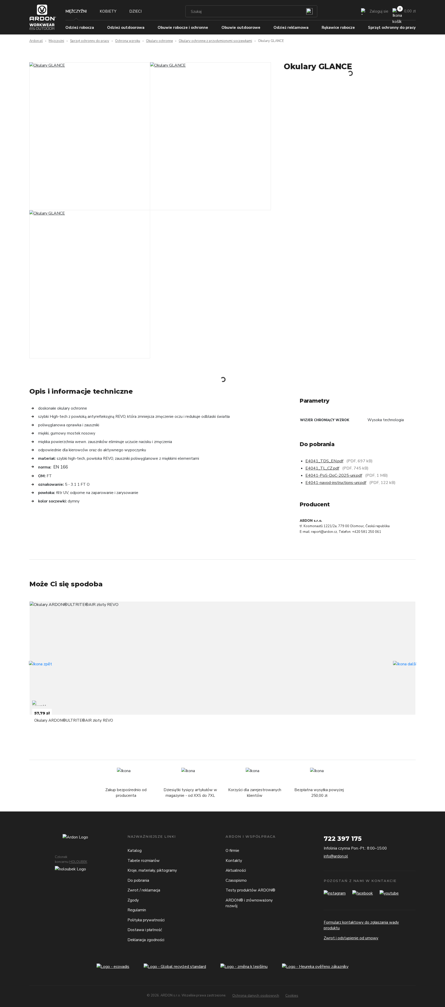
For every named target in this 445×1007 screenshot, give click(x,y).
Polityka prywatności (146, 920)
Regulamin (136, 910)
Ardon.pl (36, 41)
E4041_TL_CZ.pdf (322, 468)
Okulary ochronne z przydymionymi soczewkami (215, 41)
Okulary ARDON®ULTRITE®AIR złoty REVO (73, 720)
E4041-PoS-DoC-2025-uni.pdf (333, 475)
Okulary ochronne (159, 41)
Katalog (134, 850)
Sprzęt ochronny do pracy (89, 41)
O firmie (232, 850)
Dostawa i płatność (144, 929)
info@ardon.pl (336, 856)
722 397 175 (343, 838)
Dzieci (135, 11)
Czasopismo (236, 880)
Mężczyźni (76, 11)
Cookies (291, 995)
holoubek (78, 862)
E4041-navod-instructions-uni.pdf (335, 482)
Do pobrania (138, 880)
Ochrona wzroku (127, 41)
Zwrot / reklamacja (143, 890)
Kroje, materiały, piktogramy (152, 870)
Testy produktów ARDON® (250, 890)
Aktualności (236, 870)
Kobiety (108, 11)
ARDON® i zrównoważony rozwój (249, 903)
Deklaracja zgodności (145, 939)
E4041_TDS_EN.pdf (324, 461)
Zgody (133, 900)
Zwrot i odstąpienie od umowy (351, 938)
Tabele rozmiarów (143, 860)
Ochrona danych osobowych (255, 995)
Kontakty (234, 860)
